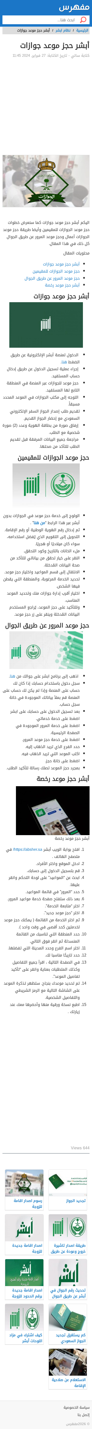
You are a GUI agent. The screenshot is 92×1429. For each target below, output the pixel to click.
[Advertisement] (46, 106)
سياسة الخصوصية (77, 1408)
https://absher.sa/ (27, 849)
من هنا (39, 523)
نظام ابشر (63, 30)
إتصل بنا (84, 1415)
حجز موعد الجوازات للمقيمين (56, 271)
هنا (64, 362)
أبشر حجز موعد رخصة (62, 285)
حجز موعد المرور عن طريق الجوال (52, 278)
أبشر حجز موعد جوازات (61, 264)
